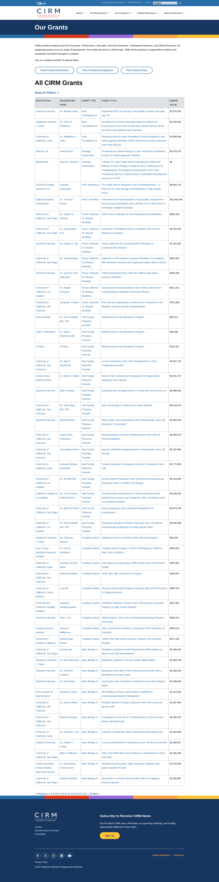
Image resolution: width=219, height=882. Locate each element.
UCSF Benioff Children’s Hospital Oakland (45, 607)
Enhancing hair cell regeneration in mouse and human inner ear (134, 390)
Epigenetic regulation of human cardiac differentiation (128, 660)
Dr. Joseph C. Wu (69, 243)
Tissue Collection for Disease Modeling (90, 218)
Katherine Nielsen (69, 573)
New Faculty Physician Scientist (88, 321)
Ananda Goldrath (68, 778)
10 (65, 794)
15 (81, 794)
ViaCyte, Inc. (42, 151)
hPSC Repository (90, 185)
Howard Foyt (66, 151)
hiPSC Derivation (90, 199)
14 (78, 794)
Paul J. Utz (65, 617)
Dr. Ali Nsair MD (68, 479)
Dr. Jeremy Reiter (69, 702)
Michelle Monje (67, 420)
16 (84, 794)
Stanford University (45, 111)
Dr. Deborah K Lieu (69, 732)
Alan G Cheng (67, 390)
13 (75, 794)
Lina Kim (64, 588)
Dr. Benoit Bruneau (69, 660)
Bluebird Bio (42, 162)
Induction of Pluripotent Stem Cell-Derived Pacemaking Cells (132, 732)
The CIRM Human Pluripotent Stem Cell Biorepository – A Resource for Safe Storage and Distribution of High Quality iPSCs (131, 189)
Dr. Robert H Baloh (69, 376)
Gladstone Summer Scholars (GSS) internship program (130, 537)
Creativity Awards (90, 537)
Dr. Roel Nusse (67, 681)
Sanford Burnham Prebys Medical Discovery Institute (45, 767)
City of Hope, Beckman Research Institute (46, 552)
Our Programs (122, 13)
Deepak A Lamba (68, 692)
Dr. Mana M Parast (69, 508)
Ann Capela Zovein (69, 449)
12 (72, 794)
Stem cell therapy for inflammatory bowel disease (127, 405)
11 (69, 794)
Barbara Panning (68, 717)
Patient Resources (146, 13)
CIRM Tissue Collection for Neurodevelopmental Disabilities (132, 214)
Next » (96, 794)
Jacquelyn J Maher (69, 302)
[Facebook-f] (37, 856)
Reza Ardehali (43, 317)
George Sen (66, 649)
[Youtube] (69, 856)
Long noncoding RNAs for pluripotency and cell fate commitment (134, 742)
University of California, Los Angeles (43, 291)
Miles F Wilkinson (68, 753)
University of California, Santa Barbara (44, 592)
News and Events (173, 13)
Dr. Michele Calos (69, 111)
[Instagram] (53, 856)
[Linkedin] (61, 856)
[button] (180, 3)
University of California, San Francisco (43, 306)
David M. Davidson (69, 162)
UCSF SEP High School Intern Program (122, 573)
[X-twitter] (45, 856)
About (79, 13)
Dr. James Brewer (69, 258)
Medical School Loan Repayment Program (123, 317)
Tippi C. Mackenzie (45, 332)
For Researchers (98, 13)
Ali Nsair (40, 346)
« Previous (40, 794)
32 (91, 794)
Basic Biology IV (90, 649)
